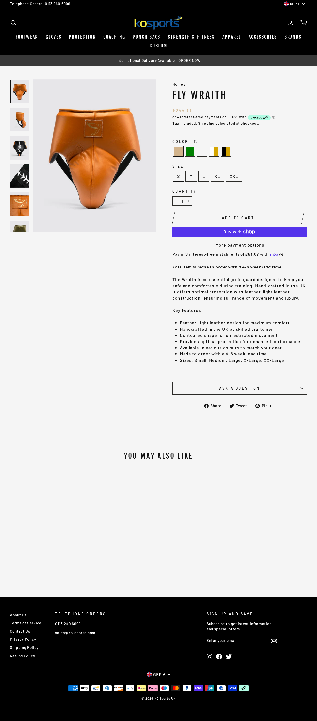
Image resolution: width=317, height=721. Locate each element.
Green (190, 151)
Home (177, 84)
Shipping (206, 123)
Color (185, 141)
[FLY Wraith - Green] (38, 561)
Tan (178, 151)
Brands (292, 37)
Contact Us (20, 631)
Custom (158, 45)
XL (217, 176)
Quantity (184, 191)
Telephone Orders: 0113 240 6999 (40, 3)
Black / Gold (226, 151)
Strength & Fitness (191, 37)
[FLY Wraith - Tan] (31, 561)
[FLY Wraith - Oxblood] (45, 561)
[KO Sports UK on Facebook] (219, 656)
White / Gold (214, 151)
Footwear (27, 37)
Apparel (231, 37)
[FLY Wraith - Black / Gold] (58, 561)
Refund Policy (22, 656)
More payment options (239, 244)
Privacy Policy (23, 639)
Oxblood (202, 151)
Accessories (263, 37)
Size (178, 166)
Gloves (53, 37)
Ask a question (239, 388)
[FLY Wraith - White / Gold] (51, 561)
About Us (18, 615)
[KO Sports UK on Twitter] (229, 656)
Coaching (114, 37)
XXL (234, 176)
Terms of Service (25, 623)
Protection (82, 37)
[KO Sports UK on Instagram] (209, 656)
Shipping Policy (24, 647)
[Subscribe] (274, 641)
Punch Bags (146, 37)
